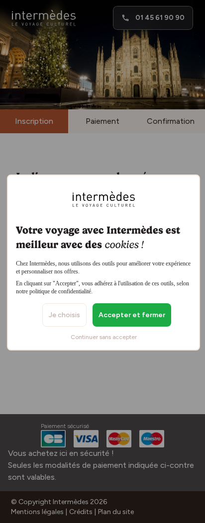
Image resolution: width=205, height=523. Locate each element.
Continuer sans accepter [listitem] (104, 337)
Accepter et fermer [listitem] (132, 315)
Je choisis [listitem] (64, 315)
